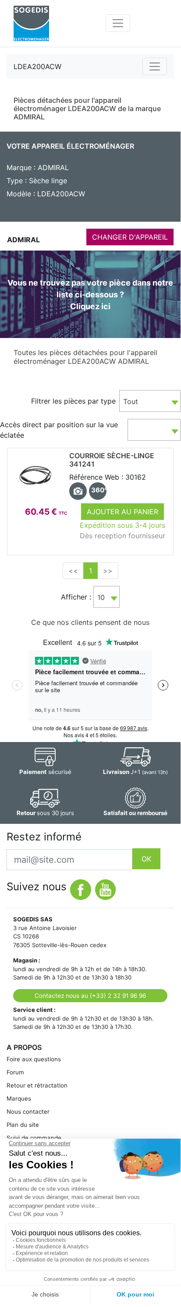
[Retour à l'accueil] (31, 23)
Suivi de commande (34, 1137)
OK (146, 858)
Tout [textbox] (130, 401)
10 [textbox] (101, 597)
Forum (15, 1072)
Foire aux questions (34, 1059)
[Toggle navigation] (118, 23)
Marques (19, 1098)
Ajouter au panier (122, 511)
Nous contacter (28, 1111)
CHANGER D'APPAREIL (130, 237)
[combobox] (150, 401)
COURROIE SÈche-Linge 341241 (111, 459)
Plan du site (23, 1124)
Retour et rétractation (37, 1085)
